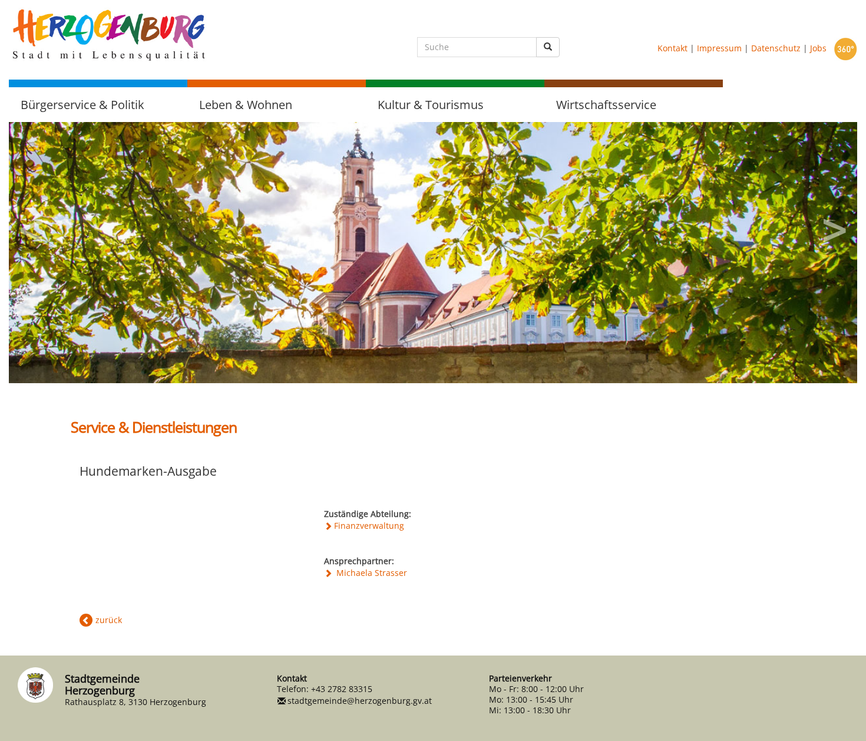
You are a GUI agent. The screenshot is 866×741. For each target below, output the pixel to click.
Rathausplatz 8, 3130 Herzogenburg (135, 701)
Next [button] (833, 226)
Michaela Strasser (370, 572)
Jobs (818, 48)
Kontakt (672, 48)
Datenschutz (776, 48)
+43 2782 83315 (341, 688)
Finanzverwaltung (369, 525)
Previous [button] (32, 226)
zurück (108, 619)
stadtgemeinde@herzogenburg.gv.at (359, 700)
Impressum (719, 48)
